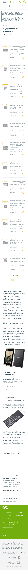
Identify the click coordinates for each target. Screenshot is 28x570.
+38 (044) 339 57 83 (8, 522)
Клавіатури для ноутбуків (8, 459)
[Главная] (3, 25)
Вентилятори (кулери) (7, 467)
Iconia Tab (5, 41)
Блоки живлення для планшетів (9, 480)
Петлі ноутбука (6, 465)
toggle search (11, 2)
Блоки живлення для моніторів (9, 501)
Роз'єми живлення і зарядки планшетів (11, 486)
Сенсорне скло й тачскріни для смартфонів (12, 492)
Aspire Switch (14, 37)
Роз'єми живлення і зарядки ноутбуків (11, 461)
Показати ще (14, 275)
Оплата (20, 512)
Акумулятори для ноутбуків (9, 455)
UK (14, 2)
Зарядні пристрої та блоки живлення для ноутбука (13, 457)
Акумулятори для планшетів (10, 478)
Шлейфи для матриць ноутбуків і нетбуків (12, 463)
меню (25, 2)
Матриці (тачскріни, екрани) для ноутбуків (12, 469)
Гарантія (8, 515)
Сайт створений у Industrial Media (14, 566)
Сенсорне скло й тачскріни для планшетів (11, 484)
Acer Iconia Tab (5, 38)
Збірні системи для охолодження (10, 471)
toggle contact (20, 2)
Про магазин (19, 515)
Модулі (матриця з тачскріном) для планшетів (12, 482)
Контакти (8, 518)
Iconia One (20, 37)
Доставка (8, 512)
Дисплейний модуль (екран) (9, 494)
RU (16, 2)
